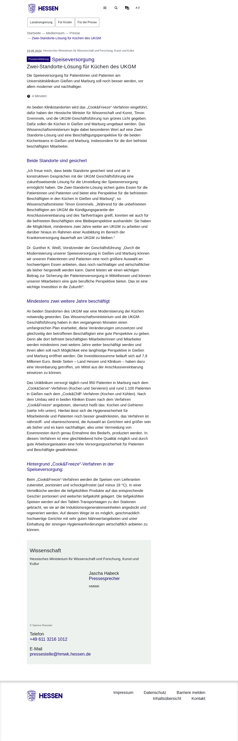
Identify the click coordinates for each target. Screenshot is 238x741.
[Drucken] (81, 96)
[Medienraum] (127, 8)
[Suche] (116, 8)
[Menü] (105, 8)
